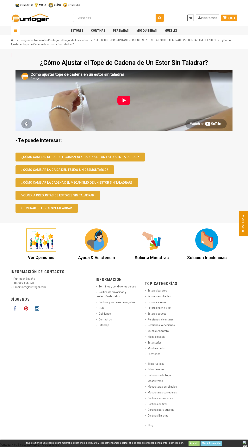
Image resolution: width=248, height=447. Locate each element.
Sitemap (104, 325)
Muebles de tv (156, 348)
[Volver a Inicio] (12, 40)
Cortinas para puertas (161, 409)
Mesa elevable (156, 336)
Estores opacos (157, 313)
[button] (243, 223)
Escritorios (154, 354)
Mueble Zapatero (158, 330)
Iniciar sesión (209, 18)
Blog (150, 425)
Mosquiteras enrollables (162, 386)
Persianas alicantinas (161, 319)
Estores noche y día (159, 307)
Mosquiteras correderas (162, 392)
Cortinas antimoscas (160, 398)
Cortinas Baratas (158, 415)
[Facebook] (15, 308)
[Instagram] (37, 308)
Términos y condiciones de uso (117, 286)
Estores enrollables (159, 296)
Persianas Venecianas (161, 325)
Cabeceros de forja (159, 375)
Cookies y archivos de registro (117, 302)
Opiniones (105, 313)
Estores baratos (157, 290)
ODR (101, 307)
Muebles (170, 30)
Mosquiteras (146, 30)
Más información (211, 443)
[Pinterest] (26, 308)
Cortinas (98, 30)
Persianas (121, 30)
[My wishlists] (190, 18)
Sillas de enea (156, 369)
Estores (77, 30)
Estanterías (155, 342)
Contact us (105, 319)
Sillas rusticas (156, 363)
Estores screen (157, 302)
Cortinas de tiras (158, 404)
